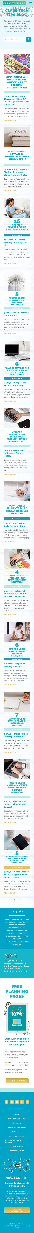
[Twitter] (6, 1102)
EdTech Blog (17, 1123)
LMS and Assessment (13, 936)
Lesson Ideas (21, 933)
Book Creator (11, 922)
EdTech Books (17, 1132)
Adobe (7, 919)
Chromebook (23, 922)
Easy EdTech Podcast (17, 925)
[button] (30, 3)
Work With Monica (17, 1146)
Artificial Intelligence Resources (13, 1141)
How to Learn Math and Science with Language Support (15, 804)
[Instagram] (22, 1102)
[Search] (28, 39)
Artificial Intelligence (20, 919)
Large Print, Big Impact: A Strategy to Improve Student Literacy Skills (16, 172)
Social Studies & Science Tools (17, 941)
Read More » (10, 120)
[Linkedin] (27, 1102)
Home (17, 1114)
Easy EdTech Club (17, 1151)
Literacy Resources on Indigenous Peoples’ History (15, 453)
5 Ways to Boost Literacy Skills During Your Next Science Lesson (16, 874)
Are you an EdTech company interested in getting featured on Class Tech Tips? (16, 966)
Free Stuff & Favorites (17, 1127)
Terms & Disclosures (9, 1226)
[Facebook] (12, 1102)
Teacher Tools (17, 944)
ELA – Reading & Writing (17, 927)
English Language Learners (17, 930)
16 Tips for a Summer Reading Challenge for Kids (15, 242)
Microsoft (17, 939)
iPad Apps (11, 933)
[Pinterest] (17, 1102)
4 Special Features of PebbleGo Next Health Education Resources (15, 594)
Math (26, 936)
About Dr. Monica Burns (17, 1119)
